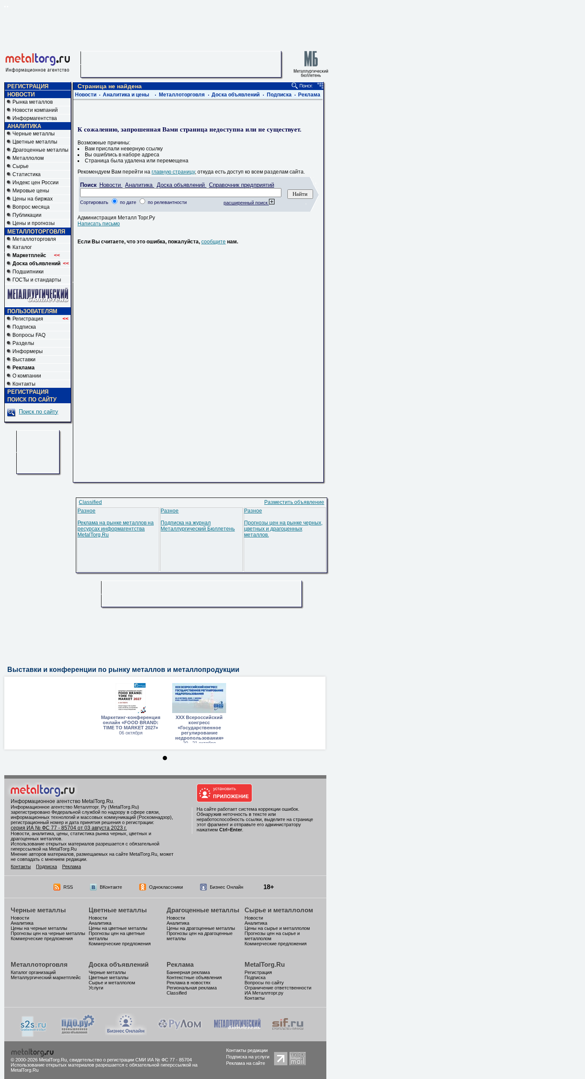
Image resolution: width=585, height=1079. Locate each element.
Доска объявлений (236, 95)
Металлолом (28, 158)
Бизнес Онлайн (226, 887)
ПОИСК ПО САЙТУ (32, 399)
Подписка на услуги (247, 1056)
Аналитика (139, 185)
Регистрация (40, 319)
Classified (90, 502)
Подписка (24, 327)
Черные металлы (33, 134)
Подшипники (28, 272)
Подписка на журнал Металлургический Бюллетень (198, 526)
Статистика (26, 174)
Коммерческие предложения (42, 938)
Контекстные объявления (194, 977)
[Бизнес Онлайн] (126, 1034)
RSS (68, 887)
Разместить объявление (294, 502)
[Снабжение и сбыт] (34, 1035)
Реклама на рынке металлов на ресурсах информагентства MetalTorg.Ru (116, 529)
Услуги (96, 987)
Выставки (24, 360)
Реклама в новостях (189, 982)
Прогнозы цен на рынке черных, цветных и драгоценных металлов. (283, 529)
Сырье (20, 166)
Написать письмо (99, 224)
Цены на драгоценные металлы (201, 928)
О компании (26, 376)
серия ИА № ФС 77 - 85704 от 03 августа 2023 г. (69, 828)
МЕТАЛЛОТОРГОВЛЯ (36, 231)
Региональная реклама (192, 987)
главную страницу (173, 172)
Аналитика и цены (126, 95)
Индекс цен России (35, 183)
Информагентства (34, 118)
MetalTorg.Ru (265, 964)
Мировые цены (30, 191)
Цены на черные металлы (39, 928)
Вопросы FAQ (28, 335)
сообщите (213, 242)
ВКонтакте (111, 887)
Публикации (27, 215)
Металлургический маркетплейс (46, 977)
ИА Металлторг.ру (264, 992)
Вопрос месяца (31, 207)
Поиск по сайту (38, 411)
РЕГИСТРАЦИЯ (27, 86)
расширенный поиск (246, 202)
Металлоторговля (34, 239)
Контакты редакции (247, 1050)
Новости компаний (35, 110)
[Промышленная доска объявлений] (78, 1034)
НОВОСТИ (21, 94)
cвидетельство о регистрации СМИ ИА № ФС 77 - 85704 (130, 1059)
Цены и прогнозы (33, 223)
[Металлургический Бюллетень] (237, 1034)
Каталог (22, 247)
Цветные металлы (34, 142)
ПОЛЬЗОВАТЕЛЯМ (32, 311)
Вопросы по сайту (264, 982)
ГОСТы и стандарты (36, 280)
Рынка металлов (32, 102)
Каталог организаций (33, 972)
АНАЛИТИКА (24, 126)
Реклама (309, 95)
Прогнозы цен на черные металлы (48, 933)
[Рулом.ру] (179, 1034)
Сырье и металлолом (279, 910)
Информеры (27, 351)
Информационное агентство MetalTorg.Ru (62, 801)
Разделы (23, 343)
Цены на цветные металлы (118, 928)
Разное (87, 511)
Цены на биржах (32, 199)
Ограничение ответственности (278, 987)
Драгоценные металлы (40, 150)
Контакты (24, 384)
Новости (85, 95)
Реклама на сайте (245, 1063)
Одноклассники (166, 887)
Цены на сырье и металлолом (277, 928)
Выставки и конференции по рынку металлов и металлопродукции (123, 669)
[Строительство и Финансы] (287, 1034)
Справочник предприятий (241, 185)
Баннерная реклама (188, 972)
